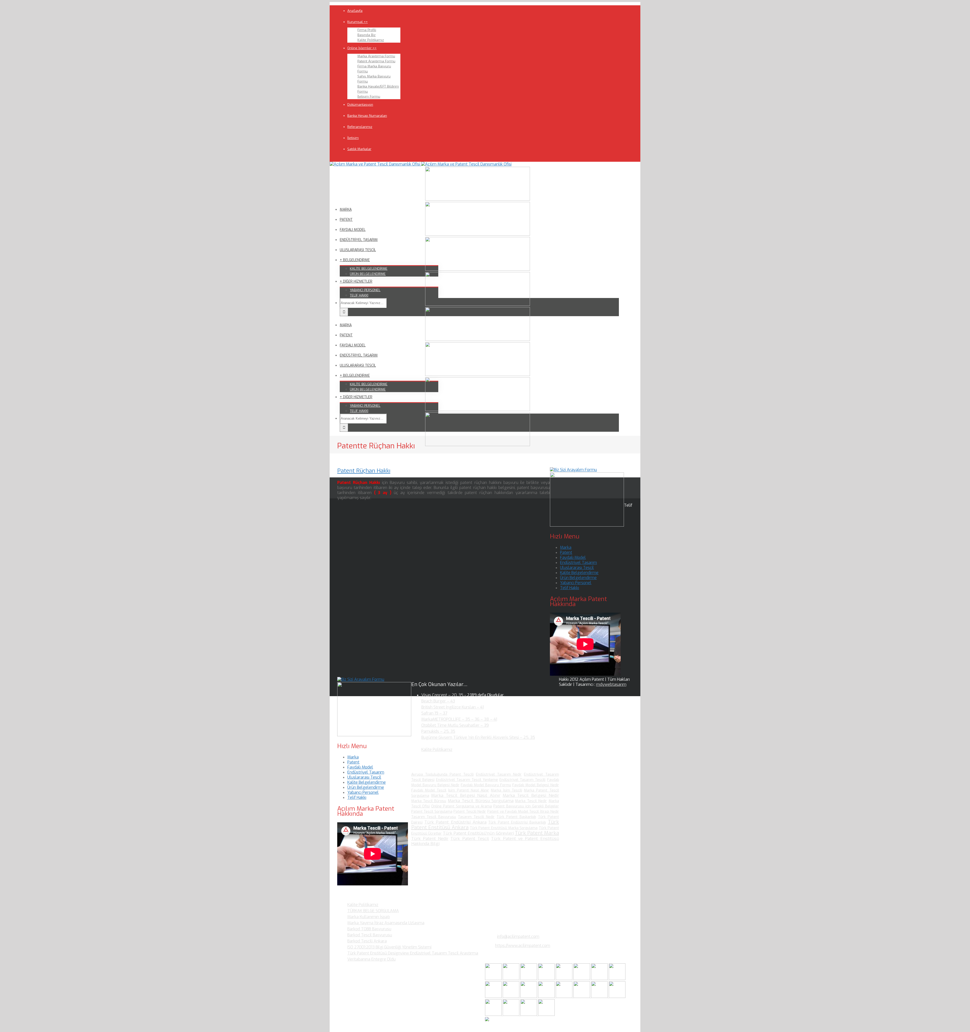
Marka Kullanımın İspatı (368, 916)
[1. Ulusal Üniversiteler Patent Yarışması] (529, 978)
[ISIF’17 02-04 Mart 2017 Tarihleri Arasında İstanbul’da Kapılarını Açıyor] (582, 978)
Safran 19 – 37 (434, 713)
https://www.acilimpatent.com (522, 945)
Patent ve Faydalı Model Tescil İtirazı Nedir (523, 811)
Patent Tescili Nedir (469, 811)
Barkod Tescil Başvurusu (369, 935)
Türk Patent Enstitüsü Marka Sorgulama (504, 828)
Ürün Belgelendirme (578, 577)
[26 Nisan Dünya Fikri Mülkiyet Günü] (600, 996)
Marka (565, 547)
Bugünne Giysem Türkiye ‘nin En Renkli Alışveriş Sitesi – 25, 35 (478, 737)
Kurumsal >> (357, 22)
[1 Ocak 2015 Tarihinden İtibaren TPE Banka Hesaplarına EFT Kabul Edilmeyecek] (529, 1014)
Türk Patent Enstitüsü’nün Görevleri (478, 833)
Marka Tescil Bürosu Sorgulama (481, 801)
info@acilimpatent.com (518, 936)
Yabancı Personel (575, 582)
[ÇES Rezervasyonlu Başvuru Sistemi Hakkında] (564, 996)
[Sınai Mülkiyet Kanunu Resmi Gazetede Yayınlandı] (600, 978)
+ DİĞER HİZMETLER (356, 281)
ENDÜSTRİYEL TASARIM (359, 239)
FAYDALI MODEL (353, 229)
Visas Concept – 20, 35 (442, 695)
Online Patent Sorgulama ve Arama (461, 806)
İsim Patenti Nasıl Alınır (468, 790)
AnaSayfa (354, 11)
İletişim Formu (368, 96)
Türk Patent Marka (537, 833)
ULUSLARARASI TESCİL (358, 250)
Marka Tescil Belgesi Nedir (531, 795)
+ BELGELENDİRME (355, 260)
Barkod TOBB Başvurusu (369, 929)
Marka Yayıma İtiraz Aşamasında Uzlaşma (385, 923)
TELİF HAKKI (359, 295)
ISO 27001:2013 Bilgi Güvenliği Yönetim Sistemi (389, 947)
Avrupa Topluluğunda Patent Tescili (442, 774)
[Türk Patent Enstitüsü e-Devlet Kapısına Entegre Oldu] (511, 1014)
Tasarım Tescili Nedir (476, 816)
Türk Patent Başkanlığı (516, 816)
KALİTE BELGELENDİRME (368, 268)
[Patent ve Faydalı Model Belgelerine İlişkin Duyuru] (582, 996)
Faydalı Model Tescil (429, 790)
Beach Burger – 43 (438, 701)
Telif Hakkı (569, 587)
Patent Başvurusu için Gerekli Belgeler (526, 806)
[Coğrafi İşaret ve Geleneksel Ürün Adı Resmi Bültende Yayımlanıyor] (564, 978)
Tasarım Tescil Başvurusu (433, 816)
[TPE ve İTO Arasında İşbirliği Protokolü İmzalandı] (546, 1014)
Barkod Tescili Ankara (367, 941)
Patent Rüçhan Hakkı (363, 470)
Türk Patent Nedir (430, 838)
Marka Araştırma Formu (376, 56)
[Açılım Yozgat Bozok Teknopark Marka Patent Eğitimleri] (494, 978)
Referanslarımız (359, 127)
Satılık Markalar (359, 149)
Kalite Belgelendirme (579, 572)
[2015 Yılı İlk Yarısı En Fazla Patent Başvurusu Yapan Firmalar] (547, 996)
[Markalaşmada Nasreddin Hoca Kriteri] (511, 996)
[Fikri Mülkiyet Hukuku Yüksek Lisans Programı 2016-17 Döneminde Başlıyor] (529, 996)
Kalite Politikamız (370, 40)
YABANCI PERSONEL (365, 290)
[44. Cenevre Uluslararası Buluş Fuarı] (494, 996)
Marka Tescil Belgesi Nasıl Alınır (465, 795)
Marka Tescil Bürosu (428, 801)
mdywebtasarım (611, 684)
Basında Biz (366, 35)
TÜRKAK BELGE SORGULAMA (373, 910)
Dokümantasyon (360, 104)
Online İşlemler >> (362, 48)
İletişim (353, 138)
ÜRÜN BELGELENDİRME (368, 274)
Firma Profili (366, 30)
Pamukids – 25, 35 (438, 731)
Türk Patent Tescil (469, 838)
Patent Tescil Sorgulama (431, 811)
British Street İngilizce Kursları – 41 (452, 707)
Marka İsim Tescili (506, 790)
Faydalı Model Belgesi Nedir (535, 785)
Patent (566, 552)
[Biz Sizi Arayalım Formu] (573, 469)
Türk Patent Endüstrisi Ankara (455, 822)
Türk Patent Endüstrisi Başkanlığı (517, 822)
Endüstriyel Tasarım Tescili (522, 779)
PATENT (346, 219)
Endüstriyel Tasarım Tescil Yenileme (467, 779)
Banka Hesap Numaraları (367, 116)
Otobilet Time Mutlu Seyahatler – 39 (455, 725)
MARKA (346, 209)
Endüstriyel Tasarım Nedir (499, 774)
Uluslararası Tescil (577, 567)
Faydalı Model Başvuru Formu (486, 785)
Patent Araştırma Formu (376, 61)
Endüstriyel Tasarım (578, 562)
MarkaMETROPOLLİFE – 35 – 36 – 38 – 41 (459, 719)
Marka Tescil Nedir (531, 801)
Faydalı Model (573, 557)
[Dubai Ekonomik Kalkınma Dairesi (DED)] (511, 978)
